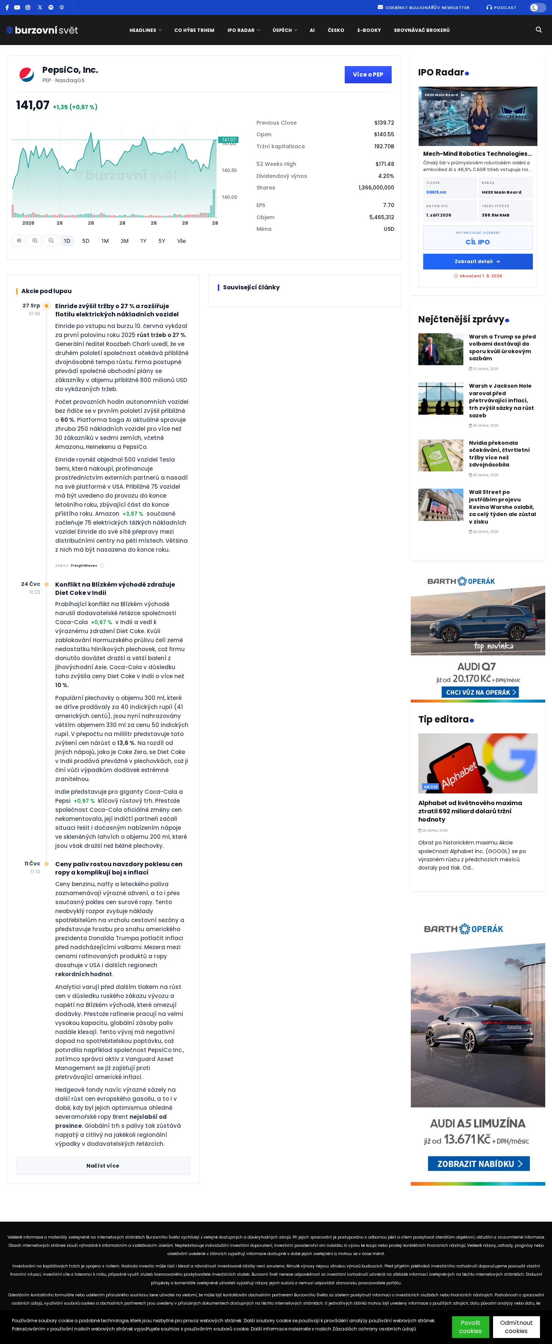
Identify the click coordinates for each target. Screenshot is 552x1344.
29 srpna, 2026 (485, 369)
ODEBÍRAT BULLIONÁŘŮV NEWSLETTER (427, 8)
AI (312, 30)
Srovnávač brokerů (422, 30)
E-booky (369, 30)
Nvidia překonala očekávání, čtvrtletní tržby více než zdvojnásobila (499, 454)
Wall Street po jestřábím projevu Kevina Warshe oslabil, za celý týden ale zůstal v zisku (502, 506)
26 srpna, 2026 (485, 475)
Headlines (143, 30)
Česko (336, 30)
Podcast (504, 8)
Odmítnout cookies (516, 1326)
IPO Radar (241, 30)
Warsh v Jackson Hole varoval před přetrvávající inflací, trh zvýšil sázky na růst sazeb (501, 400)
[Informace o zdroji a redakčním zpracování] (102, 565)
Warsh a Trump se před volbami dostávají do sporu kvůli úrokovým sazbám (502, 348)
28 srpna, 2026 (485, 425)
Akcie (431, 787)
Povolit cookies (470, 1326)
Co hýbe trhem (194, 30)
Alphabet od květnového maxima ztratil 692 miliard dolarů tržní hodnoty (470, 811)
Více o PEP (368, 74)
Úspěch (282, 30)
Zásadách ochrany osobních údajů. (374, 1329)
